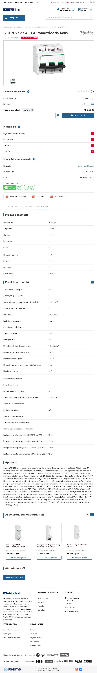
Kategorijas (14, 18)
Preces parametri (12, 206)
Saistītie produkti (42, 206)
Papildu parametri (27, 206)
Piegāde (18, 2)
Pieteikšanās (64, 8)
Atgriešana (42, 610)
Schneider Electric (86, 166)
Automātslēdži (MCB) (58, 27)
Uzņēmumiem (35, 645)
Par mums (8, 2)
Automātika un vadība (22, 27)
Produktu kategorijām (11, 630)
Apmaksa (29, 2)
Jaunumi (33, 634)
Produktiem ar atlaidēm (11, 638)
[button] (92, 514)
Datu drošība (35, 641)
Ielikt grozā (80, 115)
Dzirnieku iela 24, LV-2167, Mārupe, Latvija (73, 600)
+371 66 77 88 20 (60, 2)
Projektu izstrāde (36, 638)
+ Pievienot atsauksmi (14, 577)
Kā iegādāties (43, 598)
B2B (37, 2)
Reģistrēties (65, 10)
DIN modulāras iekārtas (40, 27)
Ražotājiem (7, 634)
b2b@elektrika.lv (77, 2)
